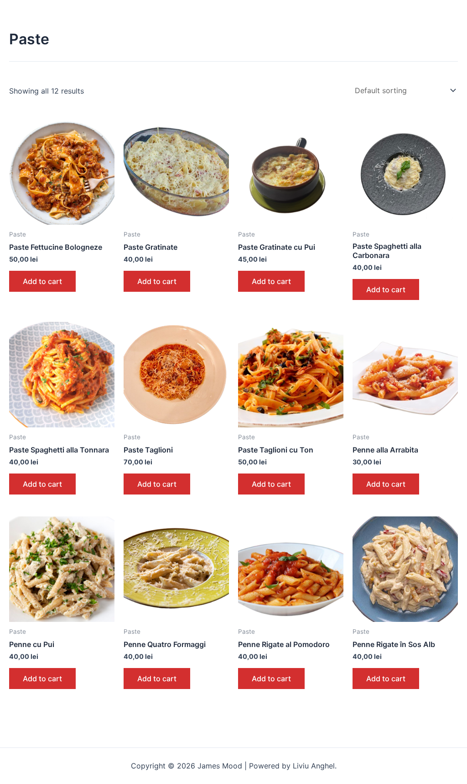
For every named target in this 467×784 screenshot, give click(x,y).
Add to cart (42, 281)
